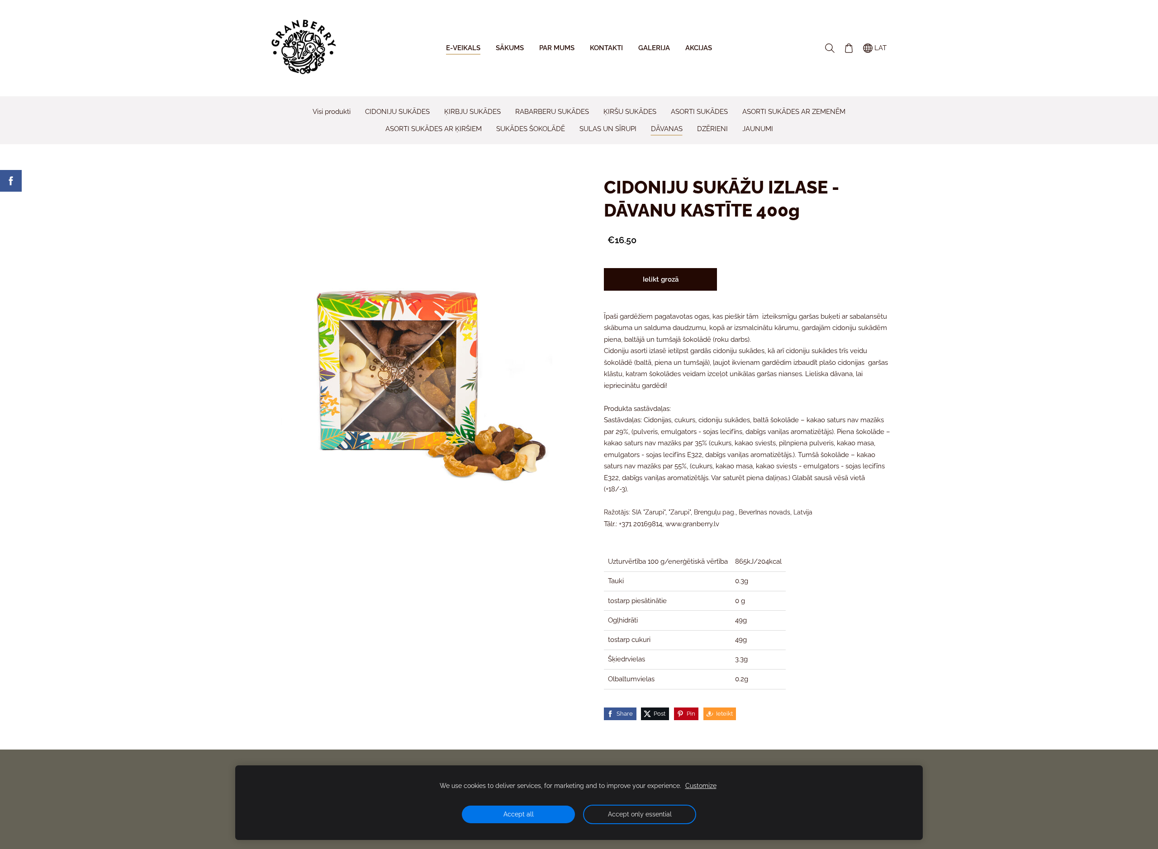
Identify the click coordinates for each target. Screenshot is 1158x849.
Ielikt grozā (661, 279)
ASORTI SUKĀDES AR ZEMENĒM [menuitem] (793, 112)
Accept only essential (640, 814)
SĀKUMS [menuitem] (510, 48)
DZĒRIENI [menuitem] (712, 129)
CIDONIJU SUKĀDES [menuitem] (397, 112)
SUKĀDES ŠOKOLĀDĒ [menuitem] (530, 129)
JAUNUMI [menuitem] (757, 129)
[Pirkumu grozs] (848, 47)
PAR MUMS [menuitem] (556, 48)
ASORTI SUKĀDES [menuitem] (699, 112)
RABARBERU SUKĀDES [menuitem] (552, 112)
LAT (880, 48)
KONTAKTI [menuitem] (606, 48)
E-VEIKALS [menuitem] (463, 48)
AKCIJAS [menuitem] (698, 48)
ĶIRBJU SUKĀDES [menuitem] (472, 112)
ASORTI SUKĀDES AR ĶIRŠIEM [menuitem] (433, 129)
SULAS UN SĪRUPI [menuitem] (607, 129)
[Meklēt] (829, 47)
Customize (701, 785)
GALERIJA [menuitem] (654, 48)
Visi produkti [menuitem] (332, 112)
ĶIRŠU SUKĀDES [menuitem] (629, 112)
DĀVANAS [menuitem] (667, 129)
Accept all (518, 814)
